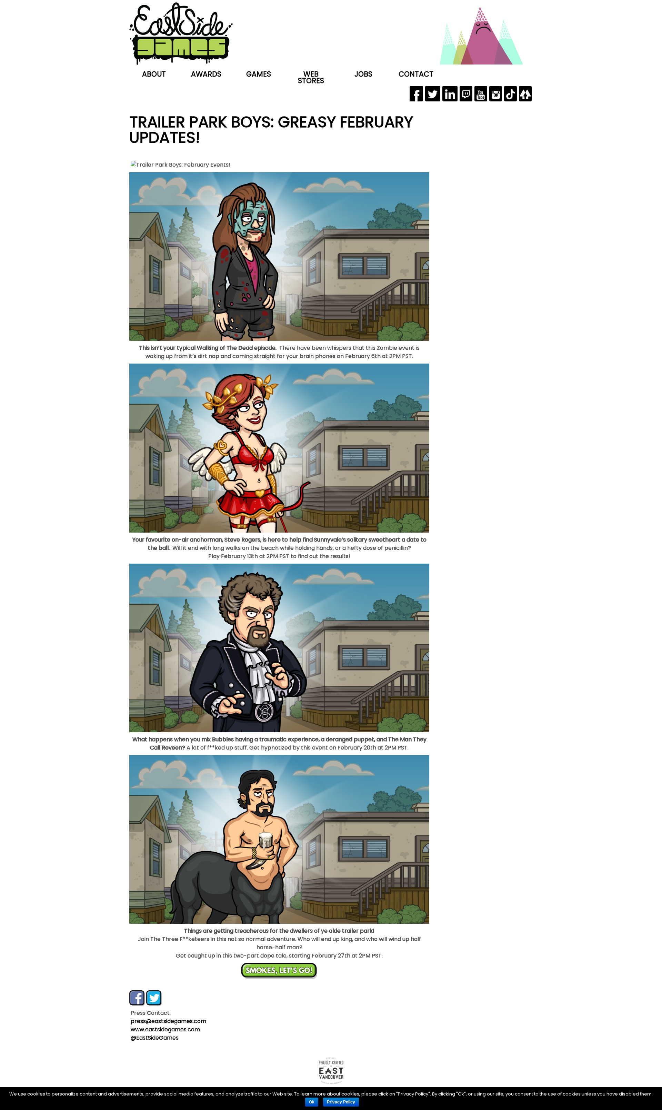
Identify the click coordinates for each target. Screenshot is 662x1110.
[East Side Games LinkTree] (525, 93)
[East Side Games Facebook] (416, 93)
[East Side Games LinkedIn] (450, 93)
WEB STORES (311, 77)
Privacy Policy (341, 1102)
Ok (311, 1102)
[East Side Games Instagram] (495, 93)
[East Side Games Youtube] (480, 93)
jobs (363, 74)
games (258, 74)
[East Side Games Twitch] (466, 93)
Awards (206, 74)
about (154, 74)
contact (416, 74)
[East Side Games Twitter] (432, 93)
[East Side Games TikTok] (510, 93)
